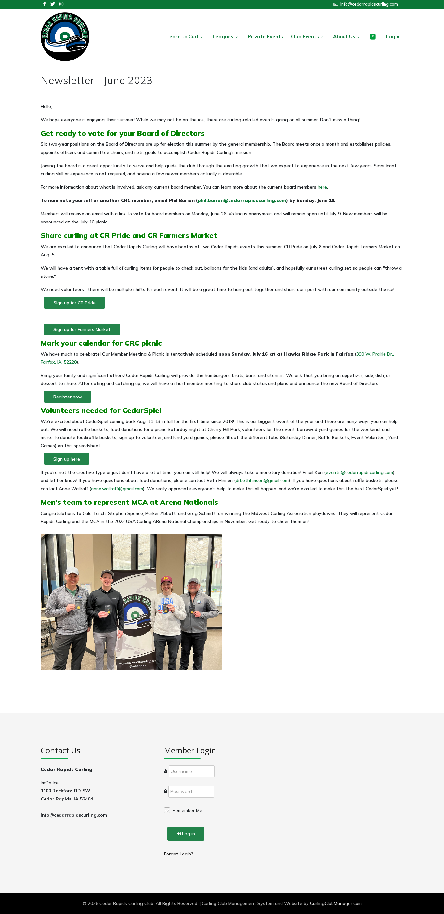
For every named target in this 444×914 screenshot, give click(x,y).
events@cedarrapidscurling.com (359, 472)
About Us (344, 37)
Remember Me (187, 810)
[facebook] (44, 4)
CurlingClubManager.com (336, 903)
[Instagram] (61, 4)
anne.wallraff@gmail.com (117, 488)
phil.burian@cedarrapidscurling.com (242, 200)
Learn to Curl (182, 37)
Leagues (223, 37)
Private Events (265, 37)
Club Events (305, 37)
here (322, 187)
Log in (188, 834)
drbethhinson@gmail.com (262, 480)
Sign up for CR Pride (74, 303)
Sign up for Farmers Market (82, 329)
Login (392, 37)
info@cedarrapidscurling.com (369, 4)
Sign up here (66, 459)
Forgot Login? (178, 854)
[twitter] (52, 4)
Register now (67, 397)
